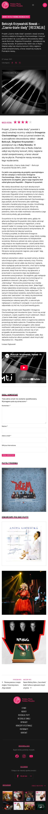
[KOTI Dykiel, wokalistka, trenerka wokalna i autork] (19, 807)
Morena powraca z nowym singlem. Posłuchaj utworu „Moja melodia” (11, 685)
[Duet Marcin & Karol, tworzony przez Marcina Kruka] (29, 796)
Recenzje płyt (24, 17)
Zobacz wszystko (37, 786)
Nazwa (5, 426)
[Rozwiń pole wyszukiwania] (45, 5)
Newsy (5, 17)
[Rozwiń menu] (33, 5)
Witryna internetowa (9, 445)
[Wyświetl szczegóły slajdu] (24, 593)
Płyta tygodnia (13, 17)
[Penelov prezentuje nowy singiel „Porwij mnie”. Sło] (29, 807)
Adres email (6, 436)
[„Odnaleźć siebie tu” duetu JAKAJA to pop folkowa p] (8, 796)
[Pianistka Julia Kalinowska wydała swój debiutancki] (41, 807)
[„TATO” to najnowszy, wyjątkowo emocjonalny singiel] (41, 796)
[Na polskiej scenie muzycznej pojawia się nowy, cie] (19, 796)
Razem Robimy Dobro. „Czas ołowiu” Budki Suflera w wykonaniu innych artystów (34, 685)
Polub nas (23, 776)
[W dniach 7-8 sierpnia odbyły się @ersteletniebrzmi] (8, 807)
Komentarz (6, 405)
